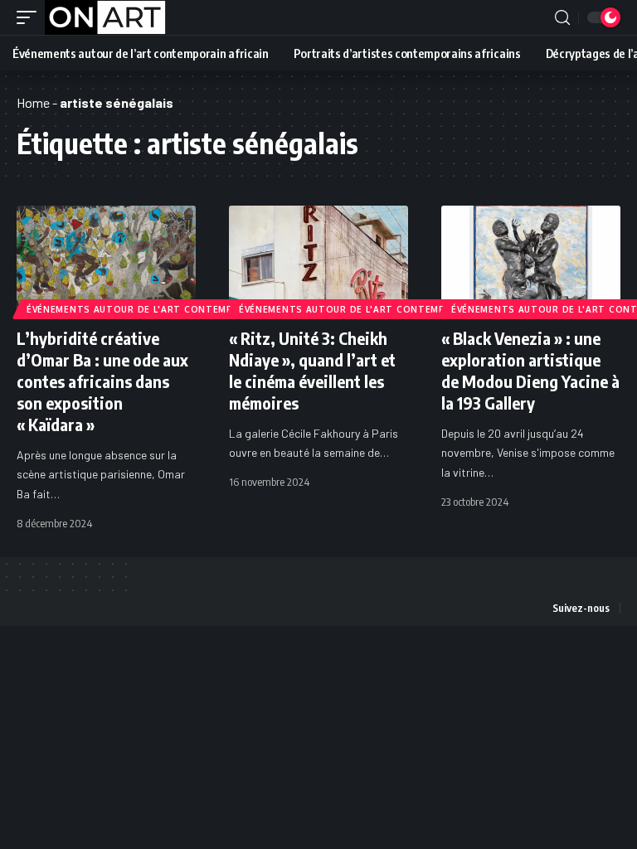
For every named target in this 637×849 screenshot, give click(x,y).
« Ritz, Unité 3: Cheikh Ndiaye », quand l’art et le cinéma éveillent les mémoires (312, 370)
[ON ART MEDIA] (105, 17)
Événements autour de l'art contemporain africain (169, 309)
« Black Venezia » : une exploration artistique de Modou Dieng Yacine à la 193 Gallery (530, 370)
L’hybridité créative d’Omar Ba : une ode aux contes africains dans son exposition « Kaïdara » (102, 380)
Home (33, 102)
